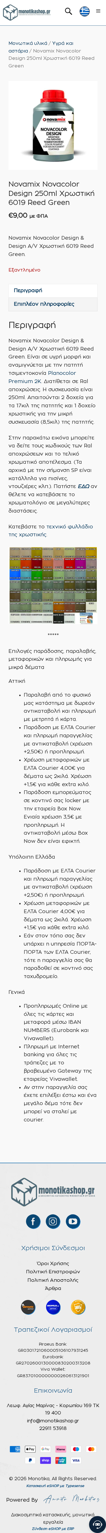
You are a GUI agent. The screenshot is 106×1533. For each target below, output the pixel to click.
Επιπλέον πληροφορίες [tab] (44, 304)
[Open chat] (97, 1524)
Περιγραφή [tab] (28, 290)
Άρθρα (53, 1288)
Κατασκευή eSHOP (42, 1486)
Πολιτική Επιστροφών (53, 1271)
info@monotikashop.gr (53, 1421)
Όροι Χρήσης (53, 1263)
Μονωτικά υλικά (27, 43)
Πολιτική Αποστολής (53, 1280)
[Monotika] (27, 12)
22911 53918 (53, 1428)
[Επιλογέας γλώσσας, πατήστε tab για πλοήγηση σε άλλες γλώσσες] (84, 11)
